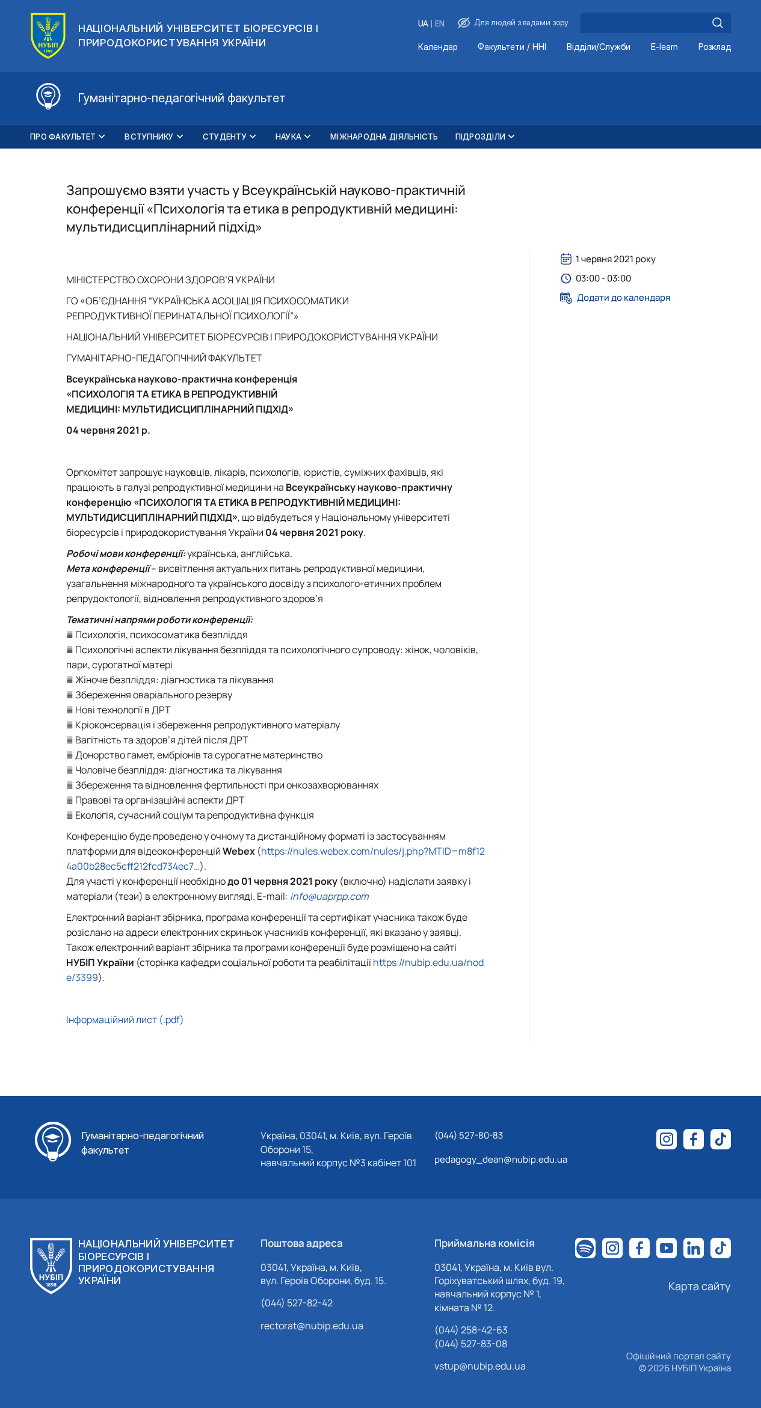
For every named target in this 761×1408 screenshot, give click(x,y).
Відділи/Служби (598, 47)
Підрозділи (480, 136)
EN (440, 24)
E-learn (664, 47)
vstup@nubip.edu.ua (480, 1366)
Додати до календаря (623, 298)
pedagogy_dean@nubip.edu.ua (500, 1159)
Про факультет (63, 136)
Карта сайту (699, 1285)
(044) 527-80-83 (468, 1135)
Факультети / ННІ (512, 47)
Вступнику (149, 136)
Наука (288, 136)
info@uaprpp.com (329, 896)
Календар (437, 47)
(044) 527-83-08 (470, 1343)
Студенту (225, 136)
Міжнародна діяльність (384, 136)
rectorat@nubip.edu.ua (311, 1325)
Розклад (714, 47)
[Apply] (717, 23)
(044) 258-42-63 (471, 1329)
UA (423, 24)
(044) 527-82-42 (296, 1302)
